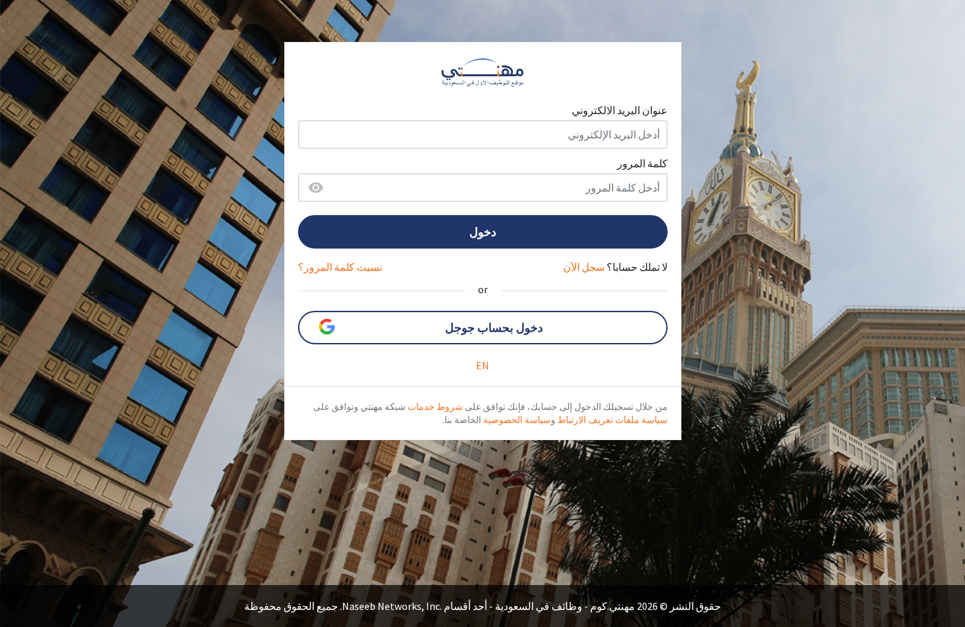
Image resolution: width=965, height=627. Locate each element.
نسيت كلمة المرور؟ (340, 266)
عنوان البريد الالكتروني (620, 110)
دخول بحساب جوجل (494, 327)
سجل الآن (584, 266)
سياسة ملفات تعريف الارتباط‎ (612, 420)
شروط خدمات (435, 407)
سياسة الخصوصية (517, 420)
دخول (482, 231)
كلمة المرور (642, 163)
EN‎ (482, 365)
